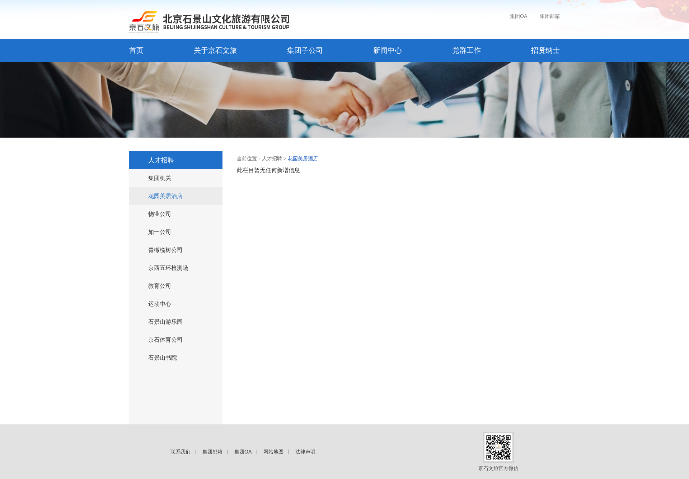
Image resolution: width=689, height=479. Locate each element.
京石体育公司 (165, 340)
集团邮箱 (550, 16)
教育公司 (159, 286)
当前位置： (249, 158)
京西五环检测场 (168, 268)
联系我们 (180, 452)
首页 (136, 50)
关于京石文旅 (215, 50)
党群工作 (466, 50)
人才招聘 (161, 160)
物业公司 (159, 214)
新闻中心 (387, 50)
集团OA (518, 16)
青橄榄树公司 (165, 250)
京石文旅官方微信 (498, 468)
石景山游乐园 (165, 322)
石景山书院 (162, 358)
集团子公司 (305, 50)
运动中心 (159, 304)
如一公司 (159, 232)
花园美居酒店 (165, 196)
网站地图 (273, 452)
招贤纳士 (545, 50)
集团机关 (159, 178)
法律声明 (305, 452)
